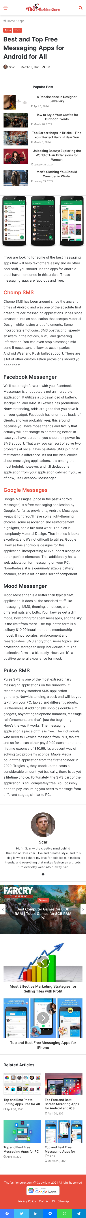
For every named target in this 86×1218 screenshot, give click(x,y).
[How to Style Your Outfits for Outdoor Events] (16, 120)
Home (10, 21)
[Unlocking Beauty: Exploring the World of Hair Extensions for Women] (16, 156)
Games (43, 900)
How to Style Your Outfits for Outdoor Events (57, 117)
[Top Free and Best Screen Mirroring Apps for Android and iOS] (63, 1084)
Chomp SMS (19, 292)
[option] (43, 909)
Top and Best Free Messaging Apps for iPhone (60, 1151)
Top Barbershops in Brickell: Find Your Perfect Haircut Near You (57, 135)
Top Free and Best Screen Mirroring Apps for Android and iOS (62, 1104)
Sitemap (63, 1201)
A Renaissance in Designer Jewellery (57, 99)
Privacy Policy (26, 1201)
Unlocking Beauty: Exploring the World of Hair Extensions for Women (57, 155)
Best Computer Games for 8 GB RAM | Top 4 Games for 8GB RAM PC (43, 913)
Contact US (47, 1201)
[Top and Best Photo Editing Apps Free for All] (22, 1084)
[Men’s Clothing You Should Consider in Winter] (16, 178)
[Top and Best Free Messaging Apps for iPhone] (63, 1131)
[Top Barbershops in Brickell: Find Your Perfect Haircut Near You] (16, 138)
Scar (12, 67)
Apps (20, 21)
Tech (17, 30)
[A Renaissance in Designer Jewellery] (16, 102)
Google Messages (26, 490)
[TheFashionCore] (43, 7)
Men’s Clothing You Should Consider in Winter (57, 174)
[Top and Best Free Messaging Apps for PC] (22, 1131)
